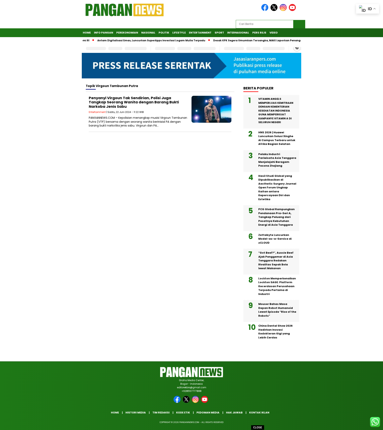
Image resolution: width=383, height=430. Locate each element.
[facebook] (265, 10)
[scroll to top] (368, 424)
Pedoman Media (207, 412)
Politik (164, 33)
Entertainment (200, 33)
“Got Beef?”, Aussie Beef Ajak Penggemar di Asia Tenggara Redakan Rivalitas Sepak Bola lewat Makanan (275, 260)
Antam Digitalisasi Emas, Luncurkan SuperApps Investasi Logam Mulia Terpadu (141, 40)
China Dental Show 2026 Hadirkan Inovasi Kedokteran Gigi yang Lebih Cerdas (275, 331)
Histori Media (135, 412)
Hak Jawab (234, 412)
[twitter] (274, 10)
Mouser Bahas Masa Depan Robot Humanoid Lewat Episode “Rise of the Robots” (277, 310)
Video (273, 33)
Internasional (238, 33)
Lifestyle (179, 33)
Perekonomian (127, 33)
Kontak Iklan (259, 412)
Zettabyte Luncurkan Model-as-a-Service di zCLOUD (275, 239)
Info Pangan (103, 33)
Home (87, 33)
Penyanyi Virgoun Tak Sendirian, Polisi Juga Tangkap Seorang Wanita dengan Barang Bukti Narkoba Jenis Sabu (134, 102)
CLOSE (257, 427)
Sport (219, 33)
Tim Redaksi (161, 412)
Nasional (148, 33)
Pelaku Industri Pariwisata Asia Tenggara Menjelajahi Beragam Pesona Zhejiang (277, 160)
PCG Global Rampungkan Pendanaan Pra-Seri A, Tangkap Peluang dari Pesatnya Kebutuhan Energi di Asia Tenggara (276, 217)
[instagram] (284, 10)
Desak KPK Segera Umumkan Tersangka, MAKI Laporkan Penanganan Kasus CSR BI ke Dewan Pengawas (273, 40)
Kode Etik (183, 412)
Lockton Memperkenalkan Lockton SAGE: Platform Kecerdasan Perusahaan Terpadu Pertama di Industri (277, 286)
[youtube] (293, 10)
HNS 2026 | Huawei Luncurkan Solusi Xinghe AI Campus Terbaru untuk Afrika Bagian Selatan (276, 138)
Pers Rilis (259, 33)
